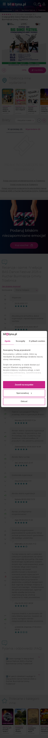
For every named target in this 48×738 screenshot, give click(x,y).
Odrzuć (24, 401)
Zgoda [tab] (7, 341)
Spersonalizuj (22, 393)
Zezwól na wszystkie (24, 385)
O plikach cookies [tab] (37, 341)
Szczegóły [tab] (20, 341)
